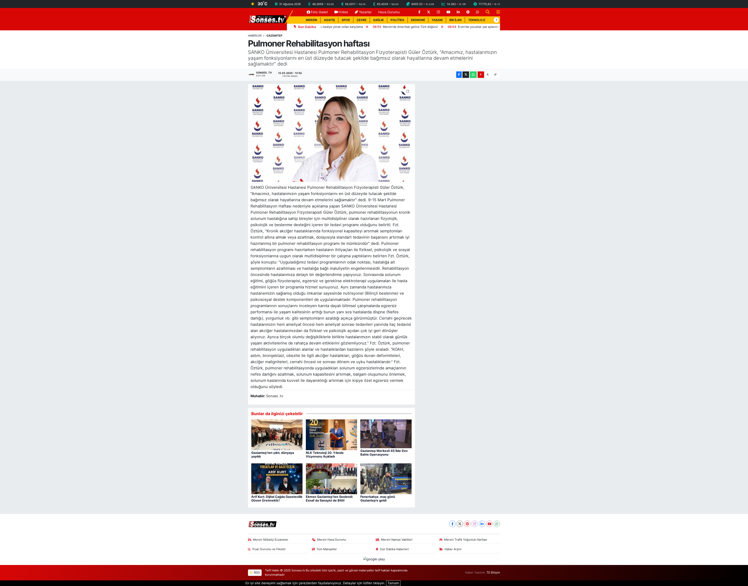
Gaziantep (274, 35)
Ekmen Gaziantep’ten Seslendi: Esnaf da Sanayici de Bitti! (329, 498)
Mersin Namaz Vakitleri (397, 539)
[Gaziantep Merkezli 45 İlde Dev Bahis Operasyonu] (386, 434)
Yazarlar (365, 12)
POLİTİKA (397, 20)
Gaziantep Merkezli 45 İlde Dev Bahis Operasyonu (384, 452)
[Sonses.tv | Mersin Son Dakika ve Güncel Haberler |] (267, 19)
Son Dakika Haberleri (394, 549)
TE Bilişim (493, 572)
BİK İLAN (455, 20)
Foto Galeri (319, 12)
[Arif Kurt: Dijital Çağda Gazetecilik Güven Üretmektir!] (277, 479)
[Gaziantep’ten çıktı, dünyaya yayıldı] (277, 435)
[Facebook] (452, 524)
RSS (256, 572)
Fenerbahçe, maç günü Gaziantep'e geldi (377, 498)
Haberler (255, 35)
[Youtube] (489, 524)
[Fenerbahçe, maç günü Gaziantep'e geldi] (386, 479)
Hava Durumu (389, 12)
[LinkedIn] (482, 524)
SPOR (346, 20)
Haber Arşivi (453, 549)
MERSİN (311, 20)
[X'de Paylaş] (465, 74)
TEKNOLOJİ (476, 20)
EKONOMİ (418, 20)
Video (343, 12)
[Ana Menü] (496, 12)
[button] (496, 20)
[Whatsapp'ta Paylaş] (473, 74)
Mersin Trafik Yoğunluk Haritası (465, 539)
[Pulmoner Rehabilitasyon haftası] (331, 133)
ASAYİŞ (329, 20)
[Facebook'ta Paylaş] (459, 74)
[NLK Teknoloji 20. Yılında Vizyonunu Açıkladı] (331, 435)
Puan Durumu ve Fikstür (269, 549)
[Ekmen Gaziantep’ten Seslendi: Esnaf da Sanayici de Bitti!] (331, 479)
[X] (460, 524)
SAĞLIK (378, 20)
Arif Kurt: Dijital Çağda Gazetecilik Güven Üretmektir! (276, 498)
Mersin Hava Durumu (331, 539)
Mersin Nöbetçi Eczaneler (270, 539)
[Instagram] (474, 524)
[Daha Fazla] (481, 74)
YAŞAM (437, 20)
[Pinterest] (467, 524)
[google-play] (374, 559)
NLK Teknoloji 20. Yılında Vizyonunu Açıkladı (324, 454)
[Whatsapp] (497, 524)
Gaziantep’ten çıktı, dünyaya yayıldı (272, 454)
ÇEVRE (361, 20)
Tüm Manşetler (326, 549)
